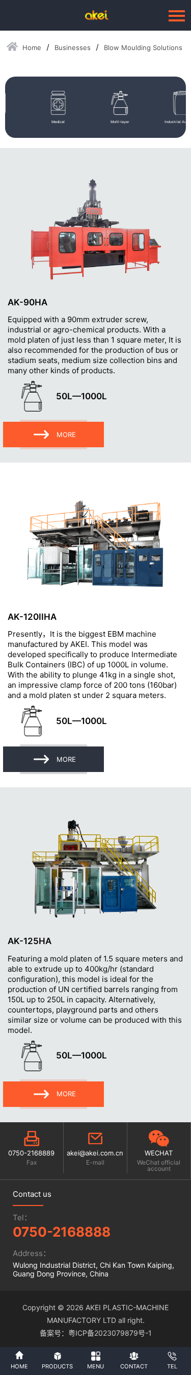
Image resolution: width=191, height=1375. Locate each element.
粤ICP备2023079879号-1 (110, 1333)
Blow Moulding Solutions (143, 47)
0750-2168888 (62, 1232)
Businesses (72, 47)
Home (31, 47)
